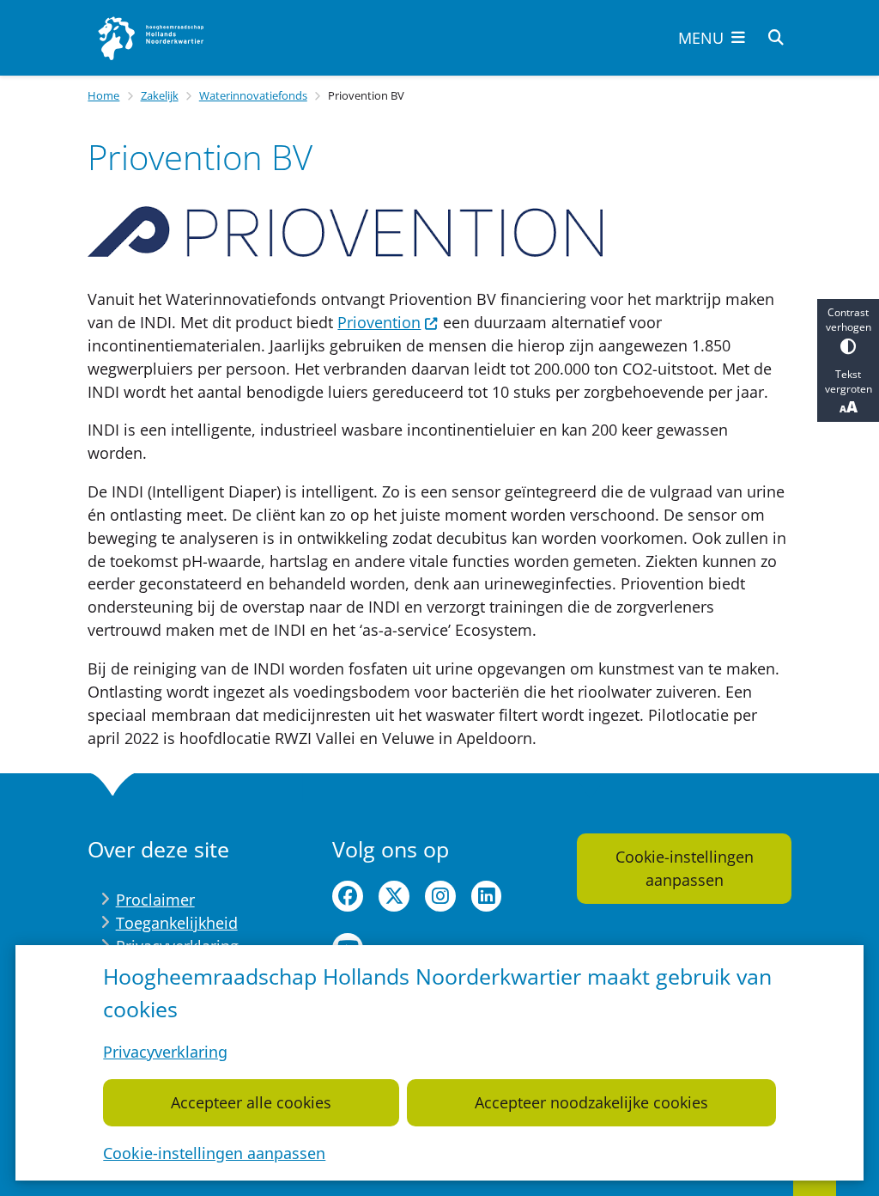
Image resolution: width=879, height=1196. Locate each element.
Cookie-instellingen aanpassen (214, 1153)
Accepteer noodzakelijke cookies (591, 1102)
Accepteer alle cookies (251, 1102)
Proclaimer (155, 899)
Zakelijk (160, 95)
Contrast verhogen (848, 319)
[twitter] (394, 896)
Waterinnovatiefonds (253, 95)
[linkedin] (486, 896)
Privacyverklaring (165, 1051)
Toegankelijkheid (177, 922)
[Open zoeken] (776, 37)
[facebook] (347, 896)
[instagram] (440, 896)
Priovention (379, 322)
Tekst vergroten (848, 381)
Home (103, 95)
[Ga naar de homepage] (152, 38)
